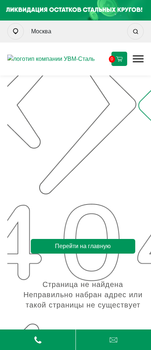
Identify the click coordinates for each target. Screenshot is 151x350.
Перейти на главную (83, 246)
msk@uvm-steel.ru (113, 339)
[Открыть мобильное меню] (138, 58)
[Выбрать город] (15, 31)
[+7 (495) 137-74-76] (38, 339)
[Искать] (135, 31)
